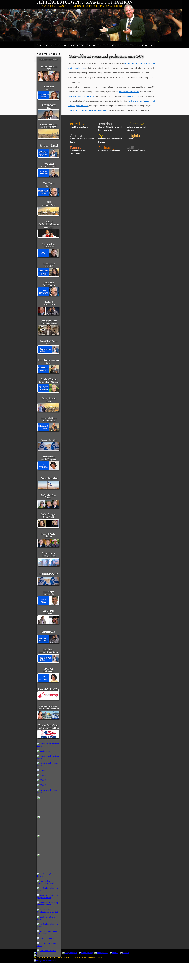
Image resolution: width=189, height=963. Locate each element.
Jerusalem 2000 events (129, 91)
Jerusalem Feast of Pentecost (81, 96)
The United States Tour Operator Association (88, 110)
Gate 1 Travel (133, 96)
